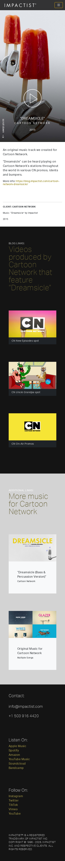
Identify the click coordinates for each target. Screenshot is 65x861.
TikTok (13, 804)
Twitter (14, 800)
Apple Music (17, 746)
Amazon (14, 754)
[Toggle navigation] (59, 5)
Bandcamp (16, 768)
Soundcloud (17, 763)
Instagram (16, 796)
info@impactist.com (26, 706)
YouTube (15, 813)
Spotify (14, 750)
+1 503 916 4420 (24, 716)
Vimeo (13, 809)
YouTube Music (19, 759)
